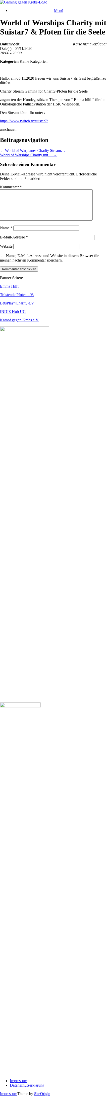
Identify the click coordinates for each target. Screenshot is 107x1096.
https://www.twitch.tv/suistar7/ (24, 121)
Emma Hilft (9, 286)
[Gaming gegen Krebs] (23, 2)
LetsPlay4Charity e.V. (17, 303)
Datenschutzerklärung (27, 1085)
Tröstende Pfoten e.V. (17, 295)
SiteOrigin (42, 1094)
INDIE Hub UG (13, 311)
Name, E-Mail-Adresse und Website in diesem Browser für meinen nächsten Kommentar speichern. (49, 258)
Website (6, 246)
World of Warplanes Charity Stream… (32, 150)
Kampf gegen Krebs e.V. (19, 320)
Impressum (18, 1081)
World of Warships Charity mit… (28, 155)
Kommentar (11, 187)
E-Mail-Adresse (14, 237)
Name (6, 228)
